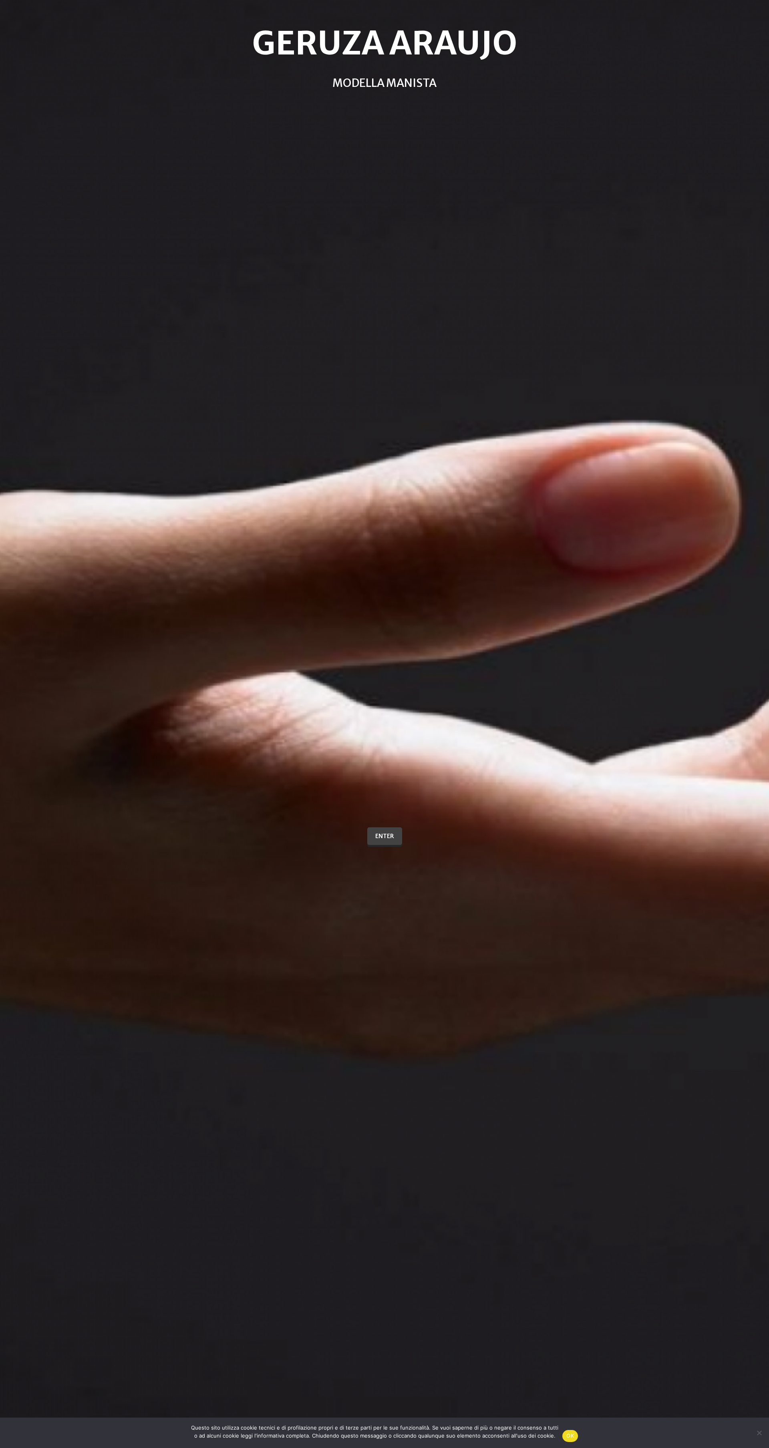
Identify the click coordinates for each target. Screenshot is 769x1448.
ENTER (384, 836)
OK (570, 1435)
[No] (759, 1433)
